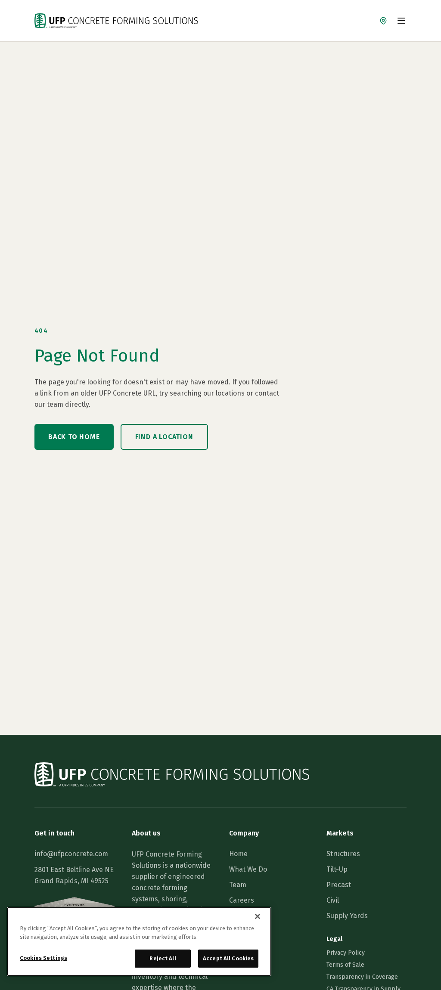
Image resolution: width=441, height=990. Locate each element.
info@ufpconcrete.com (71, 854)
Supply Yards (347, 916)
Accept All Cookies (228, 958)
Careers (241, 900)
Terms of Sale (345, 964)
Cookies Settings (43, 958)
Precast (338, 885)
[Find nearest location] (383, 20)
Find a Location (164, 437)
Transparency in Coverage (362, 977)
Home (238, 854)
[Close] (257, 916)
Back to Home (74, 437)
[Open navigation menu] (401, 20)
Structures (343, 854)
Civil (332, 900)
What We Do (248, 869)
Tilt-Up (337, 869)
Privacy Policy (345, 952)
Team (237, 885)
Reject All (162, 958)
